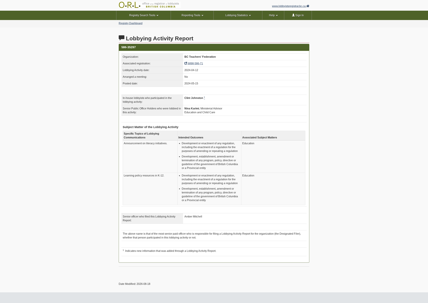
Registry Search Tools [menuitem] (142, 15)
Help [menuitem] (272, 15)
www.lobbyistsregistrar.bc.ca (289, 6)
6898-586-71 (195, 63)
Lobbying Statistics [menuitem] (236, 15)
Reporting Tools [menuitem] (191, 15)
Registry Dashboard (130, 23)
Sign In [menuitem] (299, 15)
